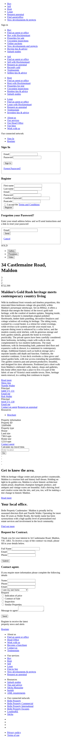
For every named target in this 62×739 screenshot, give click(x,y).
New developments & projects (21, 20)
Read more (6, 380)
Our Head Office (15, 123)
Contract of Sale (12, 598)
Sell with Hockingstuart (18, 62)
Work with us (13, 128)
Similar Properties (13, 604)
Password (8, 157)
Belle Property (14, 701)
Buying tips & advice (17, 49)
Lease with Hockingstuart (19, 104)
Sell (9, 6)
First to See (12, 669)
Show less (6, 383)
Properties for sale (15, 38)
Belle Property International (20, 706)
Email (6, 154)
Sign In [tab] (10, 138)
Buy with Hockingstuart (18, 35)
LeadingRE (12, 711)
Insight (10, 690)
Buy (9, 3)
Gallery (11, 251)
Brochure (11, 415)
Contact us (12, 648)
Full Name (6, 548)
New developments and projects (22, 46)
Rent (9, 9)
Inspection (10, 601)
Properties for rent (15, 86)
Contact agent (7, 444)
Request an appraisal (17, 64)
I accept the (23, 204)
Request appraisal (15, 14)
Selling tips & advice (17, 73)
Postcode (8, 201)
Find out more (8, 526)
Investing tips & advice (18, 112)
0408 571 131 (7, 391)
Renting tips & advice (17, 91)
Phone (4, 555)
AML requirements (16, 693)
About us (11, 117)
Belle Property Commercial (20, 703)
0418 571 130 (7, 401)
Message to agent (9, 610)
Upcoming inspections (17, 40)
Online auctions (14, 43)
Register (5, 629)
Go (3, 453)
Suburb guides (14, 51)
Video (10, 257)
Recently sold (13, 67)
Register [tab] (11, 141)
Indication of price (13, 595)
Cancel (7, 238)
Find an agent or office (18, 32)
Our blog (11, 125)
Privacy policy (14, 732)
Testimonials (13, 70)
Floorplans (12, 254)
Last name (8, 188)
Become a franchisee (17, 645)
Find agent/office (15, 17)
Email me (5, 393)
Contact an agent (9, 407)
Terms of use (13, 735)
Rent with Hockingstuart (19, 83)
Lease (10, 11)
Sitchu (10, 714)
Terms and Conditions (29, 204)
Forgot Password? (12, 168)
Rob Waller (6, 396)
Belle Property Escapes (18, 709)
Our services (13, 120)
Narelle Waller (8, 385)
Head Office (13, 639)
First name (9, 185)
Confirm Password (12, 198)
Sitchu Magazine (15, 687)
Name (4, 580)
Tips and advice (14, 685)
